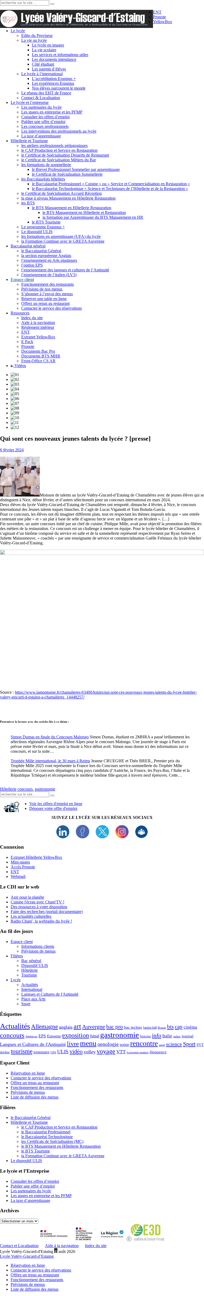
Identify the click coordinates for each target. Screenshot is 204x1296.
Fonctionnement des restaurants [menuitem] (37, 1279)
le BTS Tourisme (46, 222)
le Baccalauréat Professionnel (45, 1132)
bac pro (114, 1027)
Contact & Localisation (40, 97)
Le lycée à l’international (42, 73)
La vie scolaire (44, 50)
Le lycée (18, 30)
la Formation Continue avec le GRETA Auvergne (62, 241)
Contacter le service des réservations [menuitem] (41, 1270)
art (77, 1026)
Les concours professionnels (45, 126)
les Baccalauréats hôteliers (43, 179)
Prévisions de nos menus (41, 289)
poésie (124, 1045)
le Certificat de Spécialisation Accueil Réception (61, 193)
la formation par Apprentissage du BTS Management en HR (92, 217)
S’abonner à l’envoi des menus (47, 294)
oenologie (108, 1044)
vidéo (76, 1051)
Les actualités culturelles (31, 916)
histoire (145, 1036)
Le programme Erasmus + (43, 227)
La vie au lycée (34, 40)
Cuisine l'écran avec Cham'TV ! (37, 902)
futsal (94, 1036)
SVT (200, 1045)
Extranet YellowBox (38, 337)
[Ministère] (84, 1241)
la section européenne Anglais (46, 255)
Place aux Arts (33, 999)
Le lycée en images (48, 45)
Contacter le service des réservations (51, 308)
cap (178, 1027)
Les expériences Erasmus (53, 83)
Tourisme (29, 975)
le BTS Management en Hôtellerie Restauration (71, 207)
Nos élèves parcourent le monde (59, 88)
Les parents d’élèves (49, 69)
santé (162, 1044)
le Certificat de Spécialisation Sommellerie (67, 174)
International (31, 989)
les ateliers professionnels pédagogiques (54, 145)
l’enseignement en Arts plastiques (49, 260)
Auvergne (93, 1026)
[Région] (111, 1241)
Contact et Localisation (19, 1245)
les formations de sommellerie (46, 164)
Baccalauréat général (28, 246)
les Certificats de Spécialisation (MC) (52, 1141)
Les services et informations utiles (60, 54)
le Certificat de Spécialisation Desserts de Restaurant (65, 155)
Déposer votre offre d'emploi (53, 808)
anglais (66, 1027)
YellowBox (162, 21)
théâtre (5, 1052)
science (174, 1044)
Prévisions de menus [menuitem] (28, 1284)
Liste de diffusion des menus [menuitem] (34, 1289)
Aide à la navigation (38, 322)
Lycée (16, 980)
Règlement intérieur (37, 327)
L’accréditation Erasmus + (54, 78)
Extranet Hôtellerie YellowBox (36, 857)
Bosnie (162, 1027)
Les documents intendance (54, 59)
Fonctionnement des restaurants (47, 284)
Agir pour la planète (27, 897)
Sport (25, 1004)
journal (187, 1036)
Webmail (18, 876)
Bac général (31, 960)
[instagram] (122, 837)
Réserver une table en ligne (44, 298)
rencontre (144, 1043)
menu (88, 1043)
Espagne (54, 1036)
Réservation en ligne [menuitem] (28, 1265)
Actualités (29, 984)
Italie (167, 1035)
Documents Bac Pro (38, 351)
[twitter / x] (102, 837)
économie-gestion (137, 1052)
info (156, 1035)
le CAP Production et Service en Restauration (59, 150)
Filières (17, 956)
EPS (42, 1036)
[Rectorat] (55, 1241)
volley (90, 1051)
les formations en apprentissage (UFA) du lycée (61, 236)
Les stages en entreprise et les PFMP (51, 112)
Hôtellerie (8, 789)
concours (25, 789)
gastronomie (45, 789)
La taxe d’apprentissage (41, 136)
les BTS (28, 203)
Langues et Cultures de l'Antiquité (49, 994)
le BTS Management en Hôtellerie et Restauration (84, 212)
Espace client (22, 941)
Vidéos (19, 365)
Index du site (32, 317)
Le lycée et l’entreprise (30, 102)
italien (177, 1036)
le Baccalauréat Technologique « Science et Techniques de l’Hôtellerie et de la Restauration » (110, 188)
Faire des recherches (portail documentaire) (47, 911)
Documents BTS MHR (40, 356)
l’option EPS (32, 265)
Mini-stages (20, 862)
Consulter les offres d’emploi (45, 117)
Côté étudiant (43, 64)
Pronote (159, 17)
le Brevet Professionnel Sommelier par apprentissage (76, 169)
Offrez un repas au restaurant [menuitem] (35, 1275)
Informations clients (37, 946)
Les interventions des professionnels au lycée (58, 131)
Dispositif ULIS (34, 965)
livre (73, 1043)
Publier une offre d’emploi (43, 121)
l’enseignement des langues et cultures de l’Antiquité (65, 270)
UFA (53, 1052)
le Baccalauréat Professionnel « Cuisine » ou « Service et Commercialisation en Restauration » (111, 184)
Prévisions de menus (38, 951)
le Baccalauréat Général (41, 251)
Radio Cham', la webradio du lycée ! (41, 921)
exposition (75, 1035)
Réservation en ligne (28, 1073)
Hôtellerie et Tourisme (29, 140)
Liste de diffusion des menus (34, 1097)
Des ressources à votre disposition (39, 906)
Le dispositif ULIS (37, 231)
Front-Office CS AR (38, 361)
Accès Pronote (23, 867)
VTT (121, 1051)
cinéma (190, 1027)
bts (170, 1027)
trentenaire (41, 1052)
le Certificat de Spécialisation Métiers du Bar (58, 160)
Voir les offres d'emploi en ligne (55, 803)
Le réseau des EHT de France (46, 93)
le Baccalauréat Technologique (47, 1136)
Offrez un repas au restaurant (45, 303)
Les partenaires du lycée (41, 107)
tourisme (21, 1051)
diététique (31, 1036)
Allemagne (44, 1026)
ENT (157, 12)
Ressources (20, 313)
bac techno (133, 1027)
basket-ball (150, 1027)
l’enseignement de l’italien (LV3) (48, 274)
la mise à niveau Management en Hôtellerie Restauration (68, 198)
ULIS (63, 1051)
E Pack (27, 341)
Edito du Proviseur (37, 35)
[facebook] (82, 837)
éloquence (158, 1052)
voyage (106, 1051)
